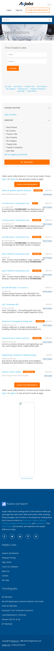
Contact (5, 575)
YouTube (5, 523)
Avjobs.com (6, 645)
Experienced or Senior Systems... (16, 338)
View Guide (48, 376)
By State (8, 86)
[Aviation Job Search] (26, 4)
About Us (5, 571)
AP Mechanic (7, 597)
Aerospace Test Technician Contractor (17, 610)
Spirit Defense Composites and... (16, 254)
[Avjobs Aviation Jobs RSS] (36, 536)
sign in (4, 179)
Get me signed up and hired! (15, 154)
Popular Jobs (23, 89)
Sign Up (19, 10)
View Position (47, 207)
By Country (18, 86)
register (13, 179)
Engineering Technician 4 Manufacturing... (19, 355)
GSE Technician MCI (10, 304)
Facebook (27, 520)
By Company (42, 86)
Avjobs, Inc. (15, 641)
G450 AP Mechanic (9, 606)
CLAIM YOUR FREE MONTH (37, 10)
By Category (10, 89)
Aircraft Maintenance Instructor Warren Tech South (22, 601)
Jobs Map (20, 91)
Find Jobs (12, 68)
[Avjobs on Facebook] (4, 536)
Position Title (30, 86)
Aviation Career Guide (11, 372)
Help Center (6, 562)
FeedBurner (40, 523)
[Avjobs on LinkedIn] (20, 536)
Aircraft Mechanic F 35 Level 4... (15, 287)
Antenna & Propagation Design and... (17, 321)
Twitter (35, 520)
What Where (32, 91)
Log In (9, 10)
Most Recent (11, 127)
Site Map (5, 580)
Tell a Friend (7, 526)
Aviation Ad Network (18, 523)
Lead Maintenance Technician (14, 615)
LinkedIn (42, 520)
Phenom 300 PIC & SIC (11, 619)
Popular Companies (37, 89)
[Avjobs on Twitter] (12, 536)
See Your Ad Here (27, 478)
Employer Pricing (8, 558)
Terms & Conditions (10, 566)
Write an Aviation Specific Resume (16, 190)
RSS (29, 523)
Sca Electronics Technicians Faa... (16, 203)
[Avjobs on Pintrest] (28, 536)
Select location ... (11, 114)
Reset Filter (28, 162)
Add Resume (47, 194)
